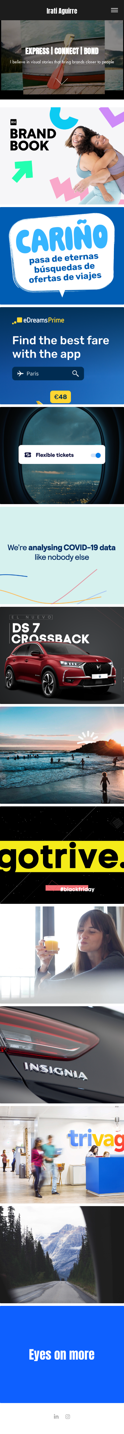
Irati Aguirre (62, 10)
